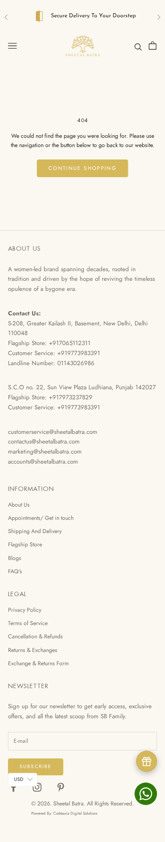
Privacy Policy (24, 610)
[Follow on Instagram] (37, 787)
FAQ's (15, 571)
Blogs (14, 558)
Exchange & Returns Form (38, 663)
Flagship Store (25, 544)
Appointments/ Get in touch (41, 518)
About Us (19, 505)
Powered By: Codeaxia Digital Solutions (64, 813)
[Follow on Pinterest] (60, 787)
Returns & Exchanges (32, 650)
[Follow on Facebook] (13, 787)
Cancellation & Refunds (35, 636)
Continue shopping (82, 168)
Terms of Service (28, 623)
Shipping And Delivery (35, 531)
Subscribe (36, 766)
